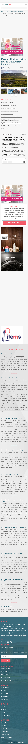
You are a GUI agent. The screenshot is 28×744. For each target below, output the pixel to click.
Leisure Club (4, 731)
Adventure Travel (5, 668)
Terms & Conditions (6, 737)
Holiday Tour (4, 674)
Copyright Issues (5, 712)
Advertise (3, 725)
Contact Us (4, 706)
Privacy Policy (5, 734)
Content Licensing (6, 715)
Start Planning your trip (14, 222)
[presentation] (12, 95)
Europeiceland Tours (18, 11)
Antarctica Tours (5, 687)
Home (2, 11)
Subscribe (6, 661)
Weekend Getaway (6, 680)
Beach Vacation (5, 671)
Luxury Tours (9, 11)
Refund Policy (4, 728)
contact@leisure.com (7, 647)
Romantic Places (5, 677)
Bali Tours (3, 690)
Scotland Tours (5, 699)
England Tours (5, 693)
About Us (3, 722)
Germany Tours (5, 696)
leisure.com (11, 742)
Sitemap (3, 709)
